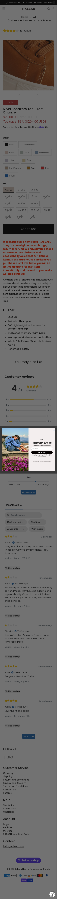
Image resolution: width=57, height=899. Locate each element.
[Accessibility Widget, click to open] (52, 894)
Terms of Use (43, 461)
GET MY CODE (42, 452)
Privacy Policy (49, 461)
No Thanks (42, 458)
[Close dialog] (54, 429)
